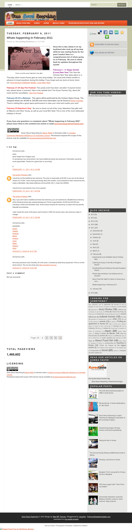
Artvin (14, 248)
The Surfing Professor (20, 175)
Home (10, 5)
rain (89, 338)
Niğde (15, 243)
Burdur (15, 228)
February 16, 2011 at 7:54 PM (26, 191)
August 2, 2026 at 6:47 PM (25, 251)
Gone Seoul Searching (30, 516)
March (95, 251)
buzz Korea (105, 309)
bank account (99, 307)
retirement (118, 338)
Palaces (110, 336)
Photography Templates (64, 525)
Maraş (15, 236)
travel (105, 350)
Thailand (110, 345)
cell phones (99, 312)
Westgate (123, 350)
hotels (90, 331)
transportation (94, 350)
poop (122, 336)
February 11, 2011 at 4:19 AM (26, 169)
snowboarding (109, 343)
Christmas (91, 314)
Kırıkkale (16, 233)
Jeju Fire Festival (36, 93)
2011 (93, 228)
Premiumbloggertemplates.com (98, 516)
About (17, 5)
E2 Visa (123, 317)
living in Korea (100, 333)
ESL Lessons (94, 321)
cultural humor (107, 316)
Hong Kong (114, 328)
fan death (112, 321)
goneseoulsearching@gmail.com (68, 124)
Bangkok (91, 307)
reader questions (107, 338)
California (121, 309)
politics (117, 336)
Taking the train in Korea (107, 440)
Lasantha (82, 516)
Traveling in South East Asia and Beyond (86, 23)
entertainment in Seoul (105, 319)
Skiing (100, 343)
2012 (93, 224)
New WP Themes (59, 516)
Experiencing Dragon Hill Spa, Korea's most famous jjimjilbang (110, 429)
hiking (99, 328)
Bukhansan (94, 309)
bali (123, 304)
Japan (46, 23)
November (96, 234)
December (96, 231)
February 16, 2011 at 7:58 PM (26, 217)
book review (122, 307)
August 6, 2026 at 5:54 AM (25, 268)
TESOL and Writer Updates (19, 26)
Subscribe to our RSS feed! (107, 44)
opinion (102, 335)
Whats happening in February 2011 (30, 37)
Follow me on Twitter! (104, 53)
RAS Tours (96, 338)
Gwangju (116, 326)
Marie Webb (47, 133)
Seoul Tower (122, 341)
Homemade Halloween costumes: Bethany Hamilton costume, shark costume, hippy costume (111, 499)
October (96, 237)
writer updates (95, 353)
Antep (15, 241)
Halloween (92, 328)
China (107, 311)
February (96, 254)
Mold (121, 333)
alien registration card (95, 304)
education (93, 319)
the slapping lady (121, 347)
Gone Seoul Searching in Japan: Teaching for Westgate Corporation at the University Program (112, 417)
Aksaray (15, 246)
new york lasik (50, 525)
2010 (93, 293)
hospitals (121, 328)
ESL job (124, 319)
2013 (93, 221)
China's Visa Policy (118, 312)
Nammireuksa (93, 336)
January (96, 289)
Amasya (15, 238)
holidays (105, 328)
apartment (107, 304)
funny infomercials (105, 326)
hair (123, 326)
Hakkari (15, 231)
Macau (112, 333)
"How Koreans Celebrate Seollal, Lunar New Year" (30, 83)
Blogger (120, 381)
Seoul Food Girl (23, 23)
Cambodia (91, 312)
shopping (93, 343)
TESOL (102, 345)
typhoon (116, 350)
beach (107, 307)
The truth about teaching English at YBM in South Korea (111, 392)
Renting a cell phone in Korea (109, 459)
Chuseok (99, 314)
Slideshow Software (80, 525)
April (94, 247)
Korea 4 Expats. (76, 101)
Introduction (98, 331)
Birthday (114, 307)
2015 (93, 214)
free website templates (72, 519)
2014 (93, 218)
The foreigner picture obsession (105, 347)
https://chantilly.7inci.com (47, 265)
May (94, 244)
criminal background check (111, 314)
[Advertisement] (108, 72)
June (95, 241)
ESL (115, 319)
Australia (116, 304)
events (102, 321)
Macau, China (58, 23)
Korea (37, 23)
